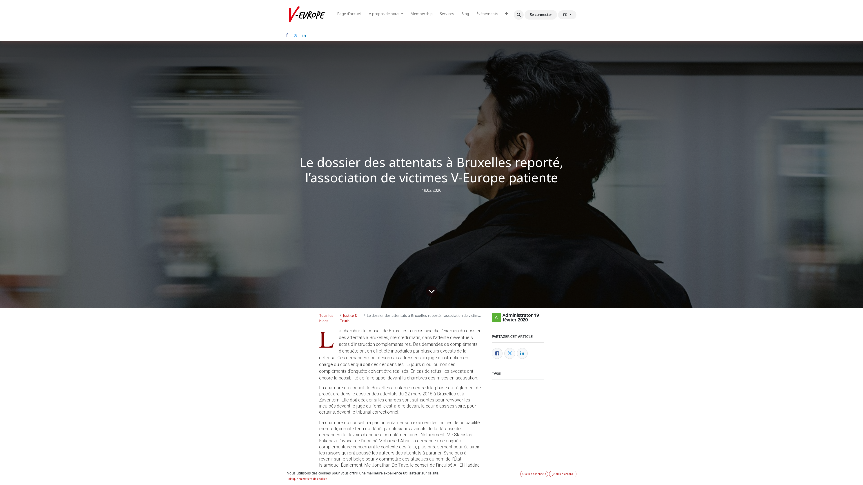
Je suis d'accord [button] (563, 474)
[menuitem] (349, 14)
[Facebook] (287, 35)
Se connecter (541, 14)
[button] (519, 15)
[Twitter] (295, 35)
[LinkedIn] (304, 35)
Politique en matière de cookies (307, 479)
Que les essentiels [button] (534, 474)
